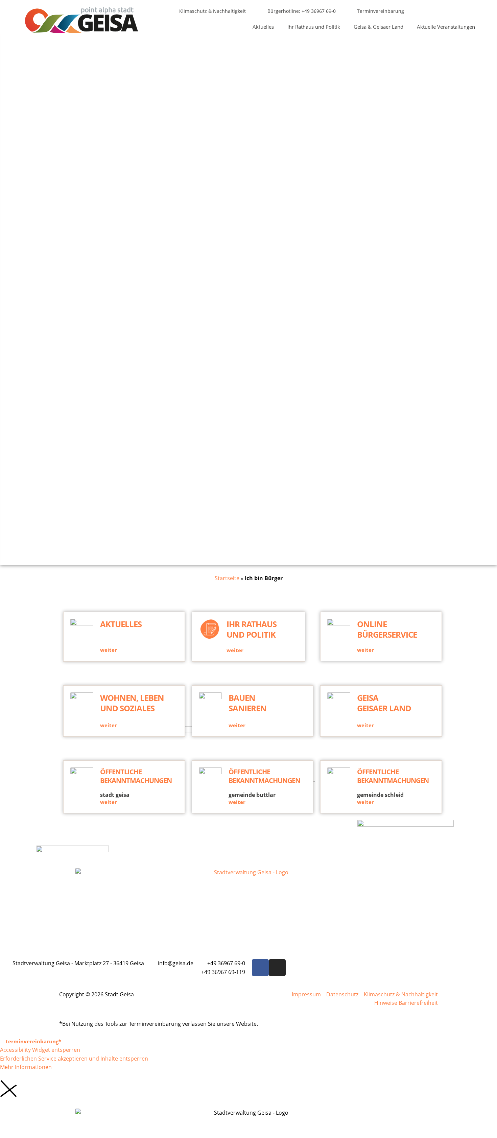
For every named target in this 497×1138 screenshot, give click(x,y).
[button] (463, 11)
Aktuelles (263, 26)
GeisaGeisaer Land (384, 703)
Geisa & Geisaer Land (378, 26)
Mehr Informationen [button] (26, 1067)
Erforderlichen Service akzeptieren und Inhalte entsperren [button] (74, 1058)
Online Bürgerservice (387, 629)
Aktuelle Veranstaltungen (446, 26)
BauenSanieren (247, 703)
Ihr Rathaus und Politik (313, 26)
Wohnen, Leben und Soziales (132, 703)
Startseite (227, 578)
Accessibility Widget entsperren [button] (40, 1049)
